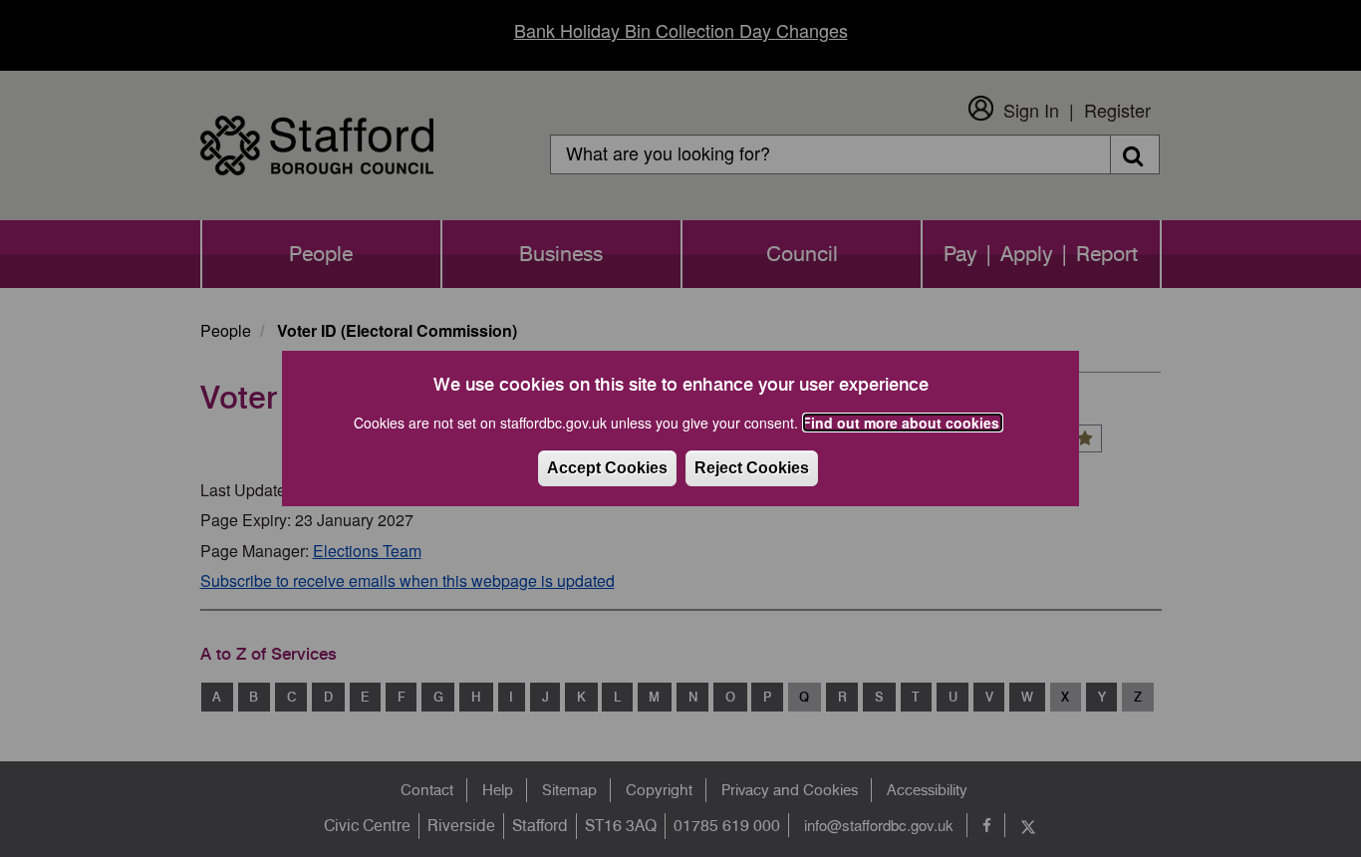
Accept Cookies (607, 467)
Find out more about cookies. (902, 422)
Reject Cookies (751, 467)
